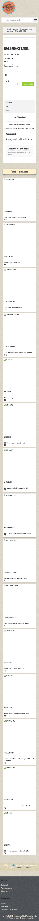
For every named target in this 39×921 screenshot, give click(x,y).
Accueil (9, 29)
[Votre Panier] (37, 8)
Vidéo (7, 110)
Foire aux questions (6, 906)
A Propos (3, 903)
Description (9, 102)
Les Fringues (10, 31)
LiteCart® (18, 918)
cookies (13, 865)
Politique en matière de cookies (9, 909)
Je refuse (28, 867)
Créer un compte (5, 891)
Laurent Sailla (31, 918)
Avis (7, 106)
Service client (4, 885)
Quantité (7, 81)
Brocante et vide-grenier (26, 29)
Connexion (3, 894)
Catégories (15, 29)
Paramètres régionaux (6, 888)
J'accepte (18, 867)
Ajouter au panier (28, 84)
